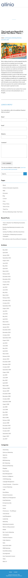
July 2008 (5, 407)
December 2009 (6, 361)
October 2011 (6, 303)
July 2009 (5, 375)
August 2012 (6, 284)
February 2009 (6, 388)
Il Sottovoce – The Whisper (9, 511)
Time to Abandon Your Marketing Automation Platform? (14, 223)
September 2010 (7, 337)
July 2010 (5, 343)
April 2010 (5, 351)
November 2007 (6, 428)
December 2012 (6, 276)
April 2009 (5, 383)
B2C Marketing (6, 463)
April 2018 (5, 252)
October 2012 (6, 281)
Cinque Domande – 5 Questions (10, 484)
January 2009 (6, 391)
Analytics (5, 457)
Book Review (6, 471)
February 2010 (6, 356)
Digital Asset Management (9, 497)
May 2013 (5, 265)
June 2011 (5, 313)
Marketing (14, 37)
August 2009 (6, 372)
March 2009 (5, 385)
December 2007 (6, 425)
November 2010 (6, 332)
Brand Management (7, 473)
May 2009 (5, 380)
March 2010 (5, 353)
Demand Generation (8, 495)
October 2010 (6, 335)
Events (4, 505)
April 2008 (5, 415)
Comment (4, 142)
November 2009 (6, 364)
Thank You (5, 209)
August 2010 (6, 340)
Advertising (5, 449)
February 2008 (6, 420)
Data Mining (6, 492)
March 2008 (5, 417)
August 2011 (6, 308)
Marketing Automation (8, 524)
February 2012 (6, 297)
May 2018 (5, 250)
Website (3, 134)
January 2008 (6, 423)
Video (4, 558)
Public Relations (6, 540)
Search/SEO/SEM (7, 545)
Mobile (4, 529)
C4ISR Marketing (7, 479)
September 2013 (7, 258)
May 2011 (5, 316)
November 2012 (6, 279)
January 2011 (6, 327)
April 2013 (5, 268)
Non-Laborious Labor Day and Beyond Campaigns (15, 239)
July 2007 (5, 438)
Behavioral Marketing (8, 465)
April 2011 (5, 319)
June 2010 (5, 345)
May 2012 (5, 292)
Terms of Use (6, 206)
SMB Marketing (6, 548)
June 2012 (5, 289)
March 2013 (5, 271)
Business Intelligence (8, 476)
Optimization (6, 535)
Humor (4, 508)
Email (3, 125)
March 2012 (5, 295)
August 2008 (6, 404)
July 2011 (5, 311)
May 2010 (5, 348)
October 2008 (6, 399)
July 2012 (5, 287)
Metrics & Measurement (9, 527)
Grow (4, 201)
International (6, 513)
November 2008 (6, 396)
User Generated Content (9, 556)
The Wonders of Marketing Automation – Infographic (13, 235)
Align (4, 190)
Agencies (5, 455)
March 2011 (5, 321)
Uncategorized (6, 553)
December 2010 (6, 329)
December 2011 (6, 300)
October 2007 (6, 430)
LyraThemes (19, 575)
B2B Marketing (6, 460)
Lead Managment (8, 37)
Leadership (5, 519)
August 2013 (6, 260)
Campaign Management (8, 481)
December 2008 (6, 393)
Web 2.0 (5, 561)
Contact (5, 198)
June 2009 (5, 377)
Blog (4, 196)
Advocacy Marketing (8, 452)
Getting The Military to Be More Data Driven (13, 231)
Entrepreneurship (7, 503)
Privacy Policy (6, 204)
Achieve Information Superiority (10, 188)
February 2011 (6, 324)
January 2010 (6, 359)
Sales (8, 39)
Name (3, 117)
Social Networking (7, 550)
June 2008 (5, 409)
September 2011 (7, 305)
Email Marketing (6, 500)
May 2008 (5, 412)
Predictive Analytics (7, 537)
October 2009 (6, 367)
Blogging (5, 468)
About (4, 185)
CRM (4, 489)
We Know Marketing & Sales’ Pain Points (13, 211)
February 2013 (6, 273)
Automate (5, 193)
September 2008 (7, 401)
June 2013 (5, 263)
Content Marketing (7, 487)
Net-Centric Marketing (8, 532)
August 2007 (6, 436)
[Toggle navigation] (25, 3)
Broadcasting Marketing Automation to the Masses (13, 228)
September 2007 (7, 433)
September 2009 (7, 369)
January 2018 (6, 255)
